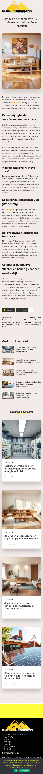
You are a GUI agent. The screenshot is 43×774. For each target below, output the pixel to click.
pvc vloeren (15, 102)
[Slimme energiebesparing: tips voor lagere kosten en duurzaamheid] (8, 384)
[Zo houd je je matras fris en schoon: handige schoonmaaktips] (8, 395)
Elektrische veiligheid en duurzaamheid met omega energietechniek (26, 349)
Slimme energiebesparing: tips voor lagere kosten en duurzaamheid (28, 384)
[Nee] (40, 766)
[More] (31, 310)
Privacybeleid (24, 771)
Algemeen (8, 462)
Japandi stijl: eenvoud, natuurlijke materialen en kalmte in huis (26, 372)
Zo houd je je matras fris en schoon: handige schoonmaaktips (26, 395)
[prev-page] (19, 696)
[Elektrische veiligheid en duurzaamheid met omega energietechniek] (8, 349)
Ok (16, 771)
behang (8, 210)
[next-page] (23, 696)
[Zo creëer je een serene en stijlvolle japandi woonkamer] (8, 361)
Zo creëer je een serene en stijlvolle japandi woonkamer (28, 361)
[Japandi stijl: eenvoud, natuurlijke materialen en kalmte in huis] (8, 372)
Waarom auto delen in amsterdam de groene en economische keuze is (31, 322)
